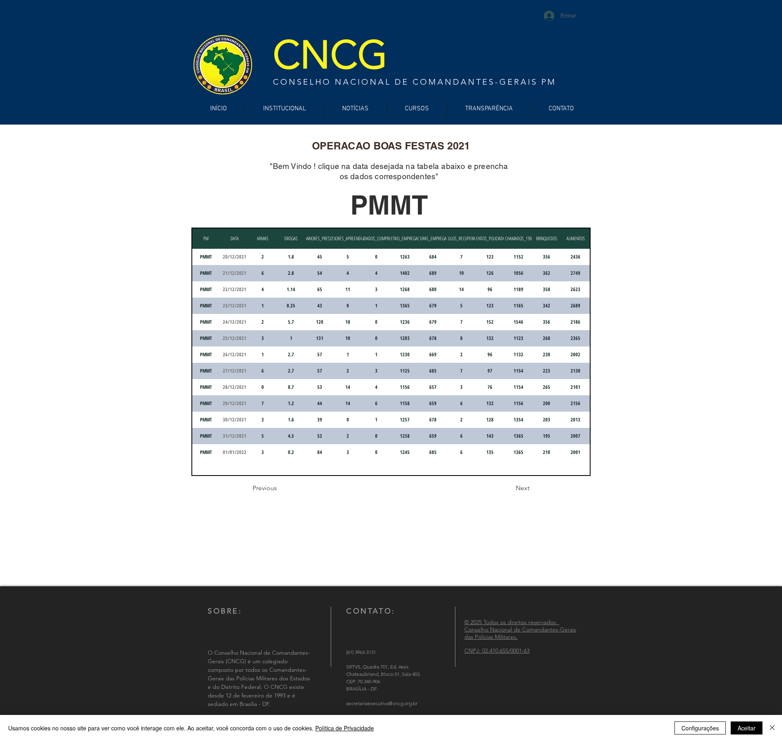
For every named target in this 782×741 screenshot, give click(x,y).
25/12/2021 (234, 338)
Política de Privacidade (344, 728)
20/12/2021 (234, 256)
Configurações (700, 728)
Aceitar (747, 728)
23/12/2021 (234, 305)
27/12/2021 (234, 370)
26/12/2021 (234, 354)
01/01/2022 (234, 452)
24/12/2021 (234, 321)
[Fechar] (772, 727)
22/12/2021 (234, 289)
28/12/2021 (234, 387)
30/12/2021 (234, 419)
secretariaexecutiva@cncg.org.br (381, 703)
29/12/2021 (234, 403)
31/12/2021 (234, 435)
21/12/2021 (234, 273)
